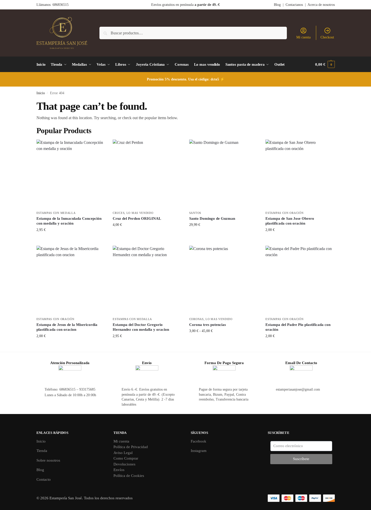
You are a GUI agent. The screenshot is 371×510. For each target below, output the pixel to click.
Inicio (40, 93)
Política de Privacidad (130, 447)
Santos (195, 212)
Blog (277, 5)
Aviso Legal (123, 453)
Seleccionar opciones (223, 341)
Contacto (43, 479)
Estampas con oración (284, 212)
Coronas (196, 319)
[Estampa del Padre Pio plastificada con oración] (299, 280)
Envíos (118, 470)
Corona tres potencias (207, 325)
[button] (325, 64)
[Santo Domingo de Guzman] (223, 174)
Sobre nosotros (48, 460)
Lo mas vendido (139, 212)
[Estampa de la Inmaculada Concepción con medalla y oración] (70, 174)
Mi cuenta (303, 37)
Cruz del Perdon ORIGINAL (137, 218)
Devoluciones (124, 464)
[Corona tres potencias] (223, 280)
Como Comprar (125, 458)
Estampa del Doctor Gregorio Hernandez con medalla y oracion (141, 327)
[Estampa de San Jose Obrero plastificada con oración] (299, 174)
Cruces (118, 212)
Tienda (41, 451)
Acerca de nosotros (321, 5)
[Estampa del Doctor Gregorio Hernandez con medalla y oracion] (147, 280)
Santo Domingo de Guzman (212, 218)
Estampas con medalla (56, 212)
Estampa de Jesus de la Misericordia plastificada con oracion (66, 327)
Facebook (198, 441)
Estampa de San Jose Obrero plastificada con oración (289, 221)
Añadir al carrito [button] (71, 240)
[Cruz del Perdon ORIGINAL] (147, 174)
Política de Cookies (128, 476)
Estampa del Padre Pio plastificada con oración (297, 327)
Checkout (327, 37)
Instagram (199, 451)
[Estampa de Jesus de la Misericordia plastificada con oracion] (70, 280)
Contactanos (294, 5)
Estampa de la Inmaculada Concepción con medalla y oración (68, 221)
